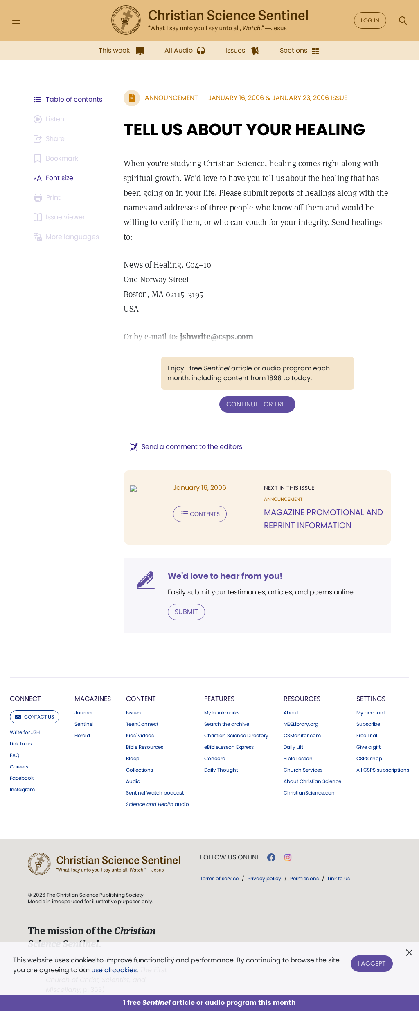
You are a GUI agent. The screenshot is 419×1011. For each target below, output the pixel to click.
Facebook (22, 778)
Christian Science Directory (236, 735)
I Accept (372, 963)
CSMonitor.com (302, 735)
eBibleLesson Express (229, 747)
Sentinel (84, 724)
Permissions (304, 878)
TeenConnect (142, 724)
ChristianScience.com (310, 792)
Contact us (39, 716)
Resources (302, 698)
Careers (19, 766)
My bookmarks (221, 712)
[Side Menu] (16, 21)
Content (141, 698)
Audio (133, 781)
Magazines (92, 698)
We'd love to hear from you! (225, 576)
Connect (25, 698)
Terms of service (219, 878)
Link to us (21, 743)
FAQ (14, 755)
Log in (370, 20)
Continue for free (257, 404)
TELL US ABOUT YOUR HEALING (244, 129)
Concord (214, 758)
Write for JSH (25, 732)
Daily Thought (221, 770)
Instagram (22, 789)
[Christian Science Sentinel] (209, 20)
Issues (133, 712)
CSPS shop (369, 758)
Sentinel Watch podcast (155, 792)
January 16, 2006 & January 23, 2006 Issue (277, 98)
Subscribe (368, 724)
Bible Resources (144, 747)
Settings (370, 698)
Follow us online (230, 857)
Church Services (303, 770)
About (291, 712)
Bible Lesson (298, 758)
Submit (186, 611)
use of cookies (114, 970)
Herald (82, 735)
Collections (139, 770)
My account (370, 712)
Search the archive (226, 724)
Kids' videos (140, 735)
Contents (205, 514)
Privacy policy (264, 878)
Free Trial (366, 735)
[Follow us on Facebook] (271, 857)
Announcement (171, 98)
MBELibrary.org (301, 724)
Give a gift (368, 747)
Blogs (132, 758)
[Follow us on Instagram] (288, 857)
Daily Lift (293, 747)
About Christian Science (312, 781)
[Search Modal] (402, 21)
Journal (83, 712)
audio (157, 804)
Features (219, 698)
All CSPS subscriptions (382, 770)
